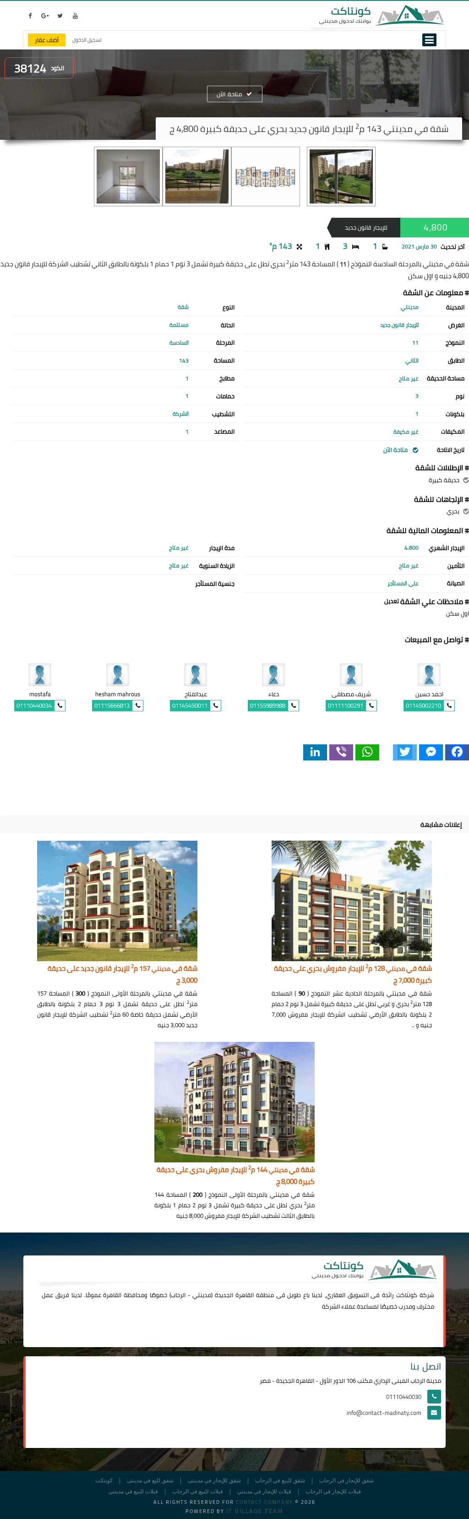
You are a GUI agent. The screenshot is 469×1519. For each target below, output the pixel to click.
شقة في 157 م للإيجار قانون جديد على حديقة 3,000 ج (122, 975)
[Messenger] (431, 752)
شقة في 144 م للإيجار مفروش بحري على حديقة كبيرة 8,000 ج (236, 1176)
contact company (264, 1502)
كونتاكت (406, 1294)
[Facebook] (457, 752)
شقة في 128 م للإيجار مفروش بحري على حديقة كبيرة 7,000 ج (353, 975)
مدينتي (201, 1294)
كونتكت (104, 1481)
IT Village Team (255, 1510)
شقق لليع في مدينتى (150, 1481)
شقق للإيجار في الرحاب (346, 1481)
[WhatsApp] (367, 752)
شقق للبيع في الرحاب (280, 1481)
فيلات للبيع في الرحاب (197, 1492)
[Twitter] (405, 752)
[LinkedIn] (315, 752)
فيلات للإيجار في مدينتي (264, 1492)
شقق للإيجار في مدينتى (214, 1481)
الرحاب (178, 1294)
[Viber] (341, 752)
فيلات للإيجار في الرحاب (333, 1492)
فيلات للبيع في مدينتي (133, 1492)
